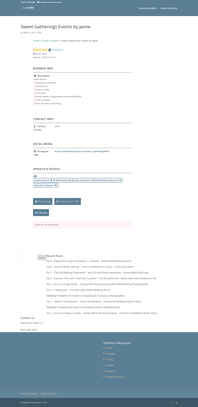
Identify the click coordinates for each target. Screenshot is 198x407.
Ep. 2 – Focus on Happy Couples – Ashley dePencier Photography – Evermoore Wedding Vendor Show (102, 313)
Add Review (41, 212)
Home (108, 348)
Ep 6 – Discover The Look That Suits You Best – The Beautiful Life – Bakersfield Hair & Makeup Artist (101, 278)
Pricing (109, 359)
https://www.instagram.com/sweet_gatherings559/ (82, 151)
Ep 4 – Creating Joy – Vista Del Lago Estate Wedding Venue (78, 290)
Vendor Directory (168, 8)
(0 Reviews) (57, 49)
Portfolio (110, 353)
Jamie (26, 32)
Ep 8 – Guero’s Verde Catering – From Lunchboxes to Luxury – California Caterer (91, 266)
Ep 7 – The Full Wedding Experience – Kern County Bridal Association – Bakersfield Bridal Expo (98, 272)
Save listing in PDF (69, 201)
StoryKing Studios (147, 8)
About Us (110, 371)
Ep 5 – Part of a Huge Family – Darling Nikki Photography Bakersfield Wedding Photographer (97, 284)
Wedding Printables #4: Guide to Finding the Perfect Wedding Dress (83, 307)
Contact (109, 365)
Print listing (43, 201)
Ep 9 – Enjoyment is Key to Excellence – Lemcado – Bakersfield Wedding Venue (89, 261)
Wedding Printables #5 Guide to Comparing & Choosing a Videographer (86, 295)
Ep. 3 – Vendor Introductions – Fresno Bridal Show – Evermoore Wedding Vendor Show (94, 301)
